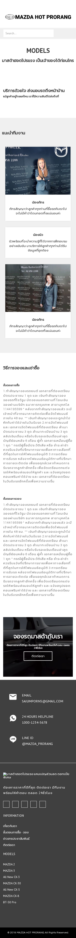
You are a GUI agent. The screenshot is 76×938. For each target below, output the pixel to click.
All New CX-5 (11, 889)
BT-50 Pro (9, 902)
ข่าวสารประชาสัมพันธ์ (16, 839)
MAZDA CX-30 (12, 883)
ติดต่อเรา (38, 656)
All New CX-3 (11, 877)
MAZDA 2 (9, 864)
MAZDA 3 (9, 871)
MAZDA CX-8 (11, 896)
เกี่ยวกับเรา (10, 826)
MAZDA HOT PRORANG (30, 932)
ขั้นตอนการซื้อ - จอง (16, 832)
